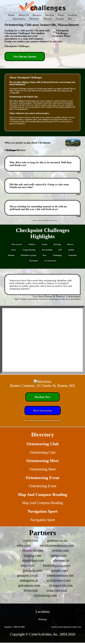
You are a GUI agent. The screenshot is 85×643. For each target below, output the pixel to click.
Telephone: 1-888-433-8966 (14, 627)
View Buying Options (24, 56)
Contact (60, 18)
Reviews (37, 15)
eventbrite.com (32, 550)
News (61, 15)
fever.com (31, 590)
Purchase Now (42, 397)
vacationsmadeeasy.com (57, 545)
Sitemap (42, 619)
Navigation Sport (42, 520)
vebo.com (24, 545)
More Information (42, 410)
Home (11, 15)
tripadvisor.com (33, 560)
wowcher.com (57, 590)
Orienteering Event (42, 486)
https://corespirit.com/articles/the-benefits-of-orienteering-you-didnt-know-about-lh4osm (47, 299)
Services (49, 15)
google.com (59, 570)
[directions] (42, 382)
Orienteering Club (43, 452)
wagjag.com (32, 555)
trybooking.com (45, 595)
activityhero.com (58, 580)
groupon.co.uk (27, 575)
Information (19, 18)
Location (72, 15)
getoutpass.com (29, 585)
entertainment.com (60, 575)
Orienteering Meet (42, 469)
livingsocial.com (61, 585)
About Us (24, 15)
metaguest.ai (29, 580)
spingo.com (58, 555)
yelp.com (27, 565)
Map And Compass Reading (42, 503)
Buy (70, 18)
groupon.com (32, 570)
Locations (43, 611)
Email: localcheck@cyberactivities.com (66, 627)
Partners (48, 18)
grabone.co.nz (57, 540)
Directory (34, 18)
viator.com (30, 540)
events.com (60, 550)
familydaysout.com (56, 565)
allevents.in (61, 560)
